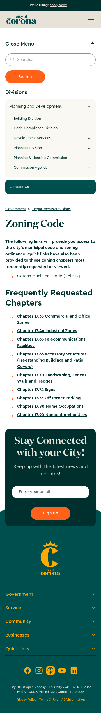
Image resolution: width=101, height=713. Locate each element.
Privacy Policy (26, 699)
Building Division (27, 119)
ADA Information (73, 699)
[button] (91, 19)
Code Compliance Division (36, 128)
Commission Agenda (31, 168)
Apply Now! (58, 5)
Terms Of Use (48, 699)
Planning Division (28, 148)
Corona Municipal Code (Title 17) (48, 276)
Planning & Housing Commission (40, 158)
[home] (21, 19)
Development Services (32, 138)
